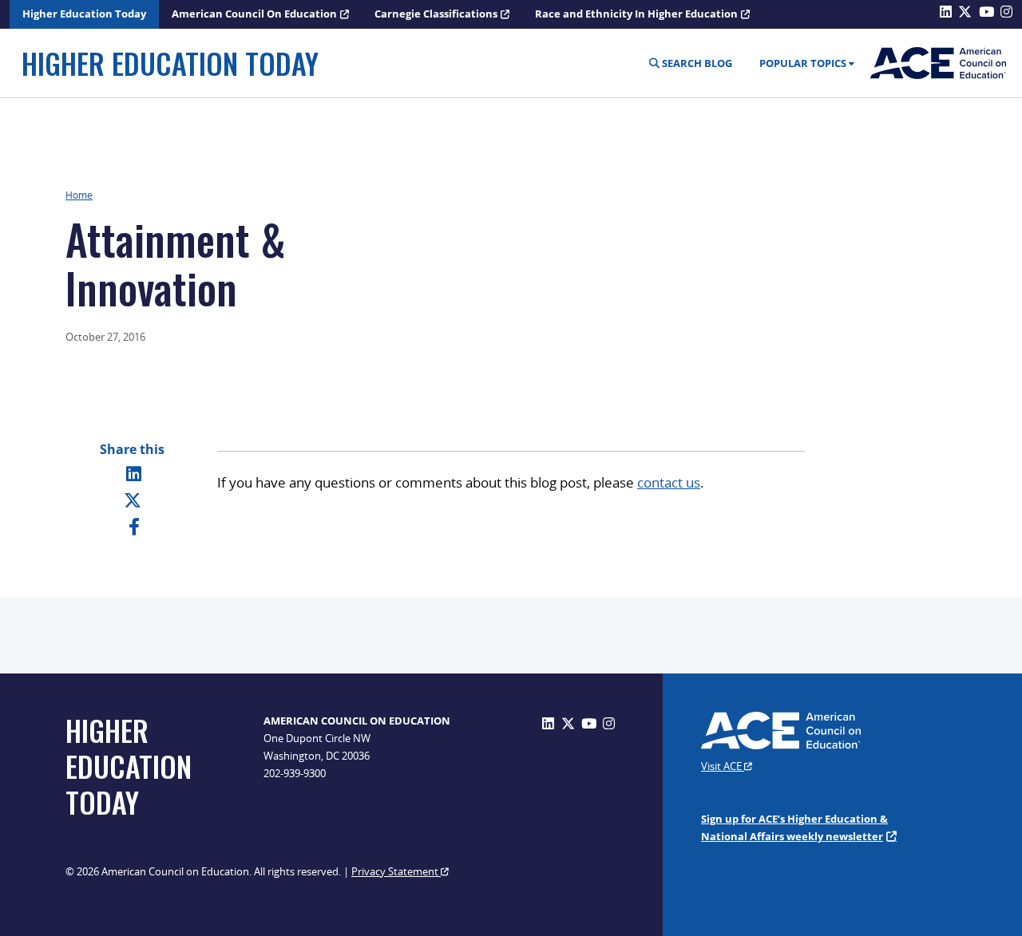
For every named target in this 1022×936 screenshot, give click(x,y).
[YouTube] (588, 723)
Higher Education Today (84, 13)
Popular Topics (802, 63)
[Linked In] (133, 473)
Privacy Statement (396, 871)
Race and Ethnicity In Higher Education (636, 13)
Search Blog (696, 63)
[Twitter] (132, 499)
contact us (668, 482)
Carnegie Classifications (435, 13)
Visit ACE (722, 766)
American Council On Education (254, 13)
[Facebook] (134, 526)
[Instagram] (609, 723)
